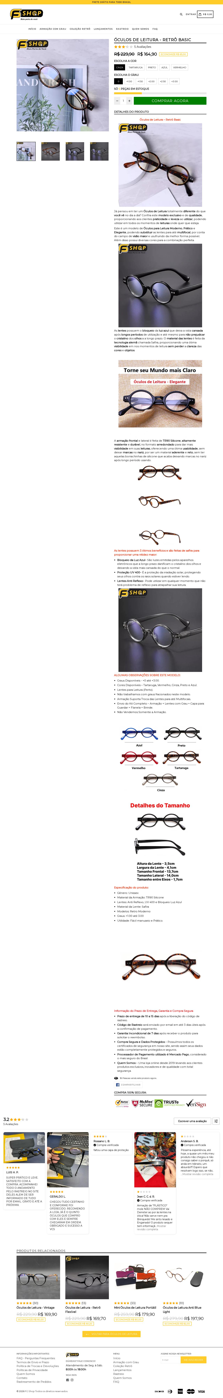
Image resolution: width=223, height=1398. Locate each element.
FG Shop (30, 1391)
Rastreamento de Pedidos (34, 1381)
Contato (22, 1378)
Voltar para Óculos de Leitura (114, 1333)
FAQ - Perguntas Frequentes (36, 1358)
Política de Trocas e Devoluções (38, 1366)
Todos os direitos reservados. (51, 1391)
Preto (152, 67)
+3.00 (174, 81)
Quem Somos (140, 29)
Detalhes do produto (131, 111)
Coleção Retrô (80, 29)
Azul (165, 67)
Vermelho (179, 67)
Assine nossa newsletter (176, 1354)
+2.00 (151, 81)
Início (32, 29)
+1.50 (140, 81)
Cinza (119, 67)
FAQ (155, 29)
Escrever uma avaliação (192, 1121)
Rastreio (122, 29)
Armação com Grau (53, 29)
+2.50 (163, 81)
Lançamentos (103, 29)
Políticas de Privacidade (32, 1370)
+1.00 (129, 81)
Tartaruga (136, 67)
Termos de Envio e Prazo (33, 1362)
